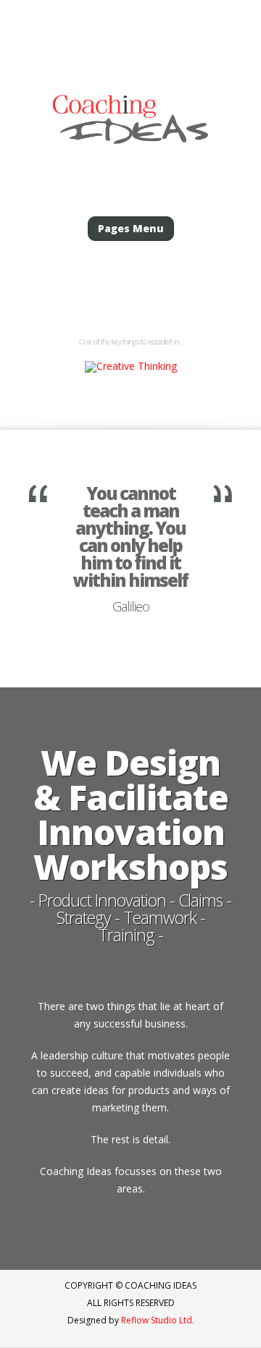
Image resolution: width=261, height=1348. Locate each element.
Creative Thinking (131, 308)
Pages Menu (131, 228)
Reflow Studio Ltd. (157, 1320)
